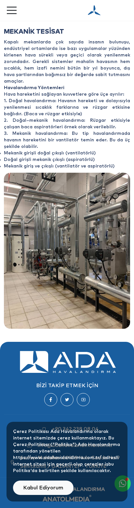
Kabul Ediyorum (43, 487)
